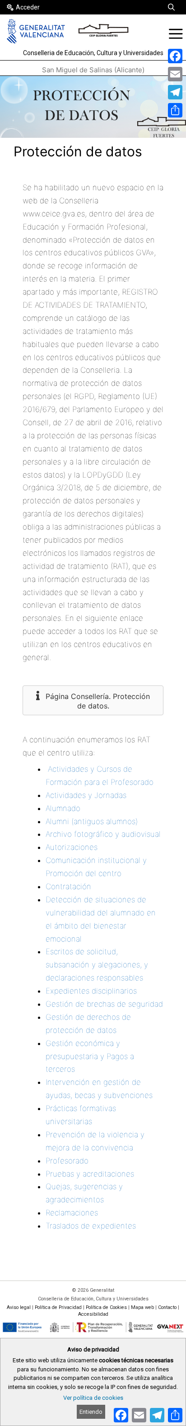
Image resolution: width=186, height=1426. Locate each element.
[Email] (175, 74)
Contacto (167, 1307)
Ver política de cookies (93, 1397)
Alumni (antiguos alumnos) (92, 821)
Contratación (68, 886)
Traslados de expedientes (91, 1225)
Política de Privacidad (58, 1307)
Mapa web (142, 1307)
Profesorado (67, 1160)
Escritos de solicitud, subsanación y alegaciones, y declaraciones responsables (97, 964)
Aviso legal (19, 1307)
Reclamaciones (72, 1212)
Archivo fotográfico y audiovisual (103, 834)
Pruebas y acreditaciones (90, 1173)
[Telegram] (175, 92)
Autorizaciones (72, 847)
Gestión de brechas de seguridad (104, 1004)
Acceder (28, 7)
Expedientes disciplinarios (91, 990)
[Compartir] (175, 110)
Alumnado (63, 808)
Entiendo (90, 1411)
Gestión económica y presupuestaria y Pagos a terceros (90, 1056)
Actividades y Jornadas (86, 795)
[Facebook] (175, 56)
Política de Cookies (106, 1307)
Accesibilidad (93, 1314)
